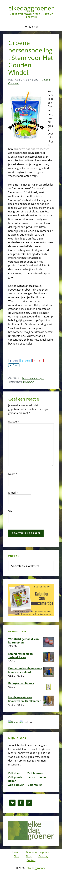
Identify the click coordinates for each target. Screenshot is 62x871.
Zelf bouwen (35, 773)
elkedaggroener (31, 8)
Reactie (13, 421)
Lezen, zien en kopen (33, 378)
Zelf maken (35, 784)
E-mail (13, 492)
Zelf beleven (16, 784)
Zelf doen (14, 773)
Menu (33, 27)
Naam (12, 474)
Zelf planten (16, 777)
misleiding (28, 381)
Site (10, 511)
